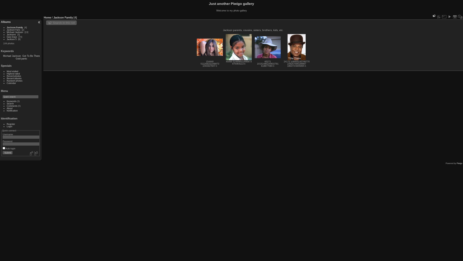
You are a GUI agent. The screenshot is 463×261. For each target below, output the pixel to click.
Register (11, 124)
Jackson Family (15, 27)
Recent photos (14, 76)
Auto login (10, 148)
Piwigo (459, 163)
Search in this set (64, 22)
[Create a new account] (31, 153)
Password (7, 141)
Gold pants (21, 58)
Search (10, 103)
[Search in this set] (434, 15)
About (9, 108)
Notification (12, 110)
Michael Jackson (15, 32)
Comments (12, 106)
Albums (6, 21)
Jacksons (11, 34)
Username (8, 134)
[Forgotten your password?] (35, 153)
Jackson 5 (12, 39)
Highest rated (13, 73)
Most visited (12, 71)
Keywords (11, 101)
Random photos (14, 81)
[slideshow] (449, 16)
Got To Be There (31, 56)
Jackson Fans (13, 30)
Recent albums (14, 78)
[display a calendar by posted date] (455, 16)
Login (9, 126)
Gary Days (12, 37)
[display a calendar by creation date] (460, 16)
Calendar (11, 83)
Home (47, 17)
